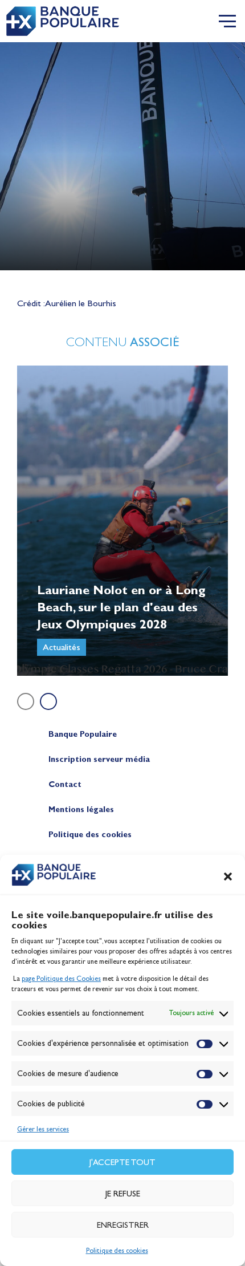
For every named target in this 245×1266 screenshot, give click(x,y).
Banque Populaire (82, 734)
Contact (64, 784)
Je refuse (122, 1193)
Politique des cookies (117, 1251)
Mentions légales (81, 809)
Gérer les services (43, 1129)
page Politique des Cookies (61, 979)
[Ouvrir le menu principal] (227, 21)
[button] (228, 876)
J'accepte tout (122, 1162)
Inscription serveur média (99, 759)
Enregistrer (123, 1225)
